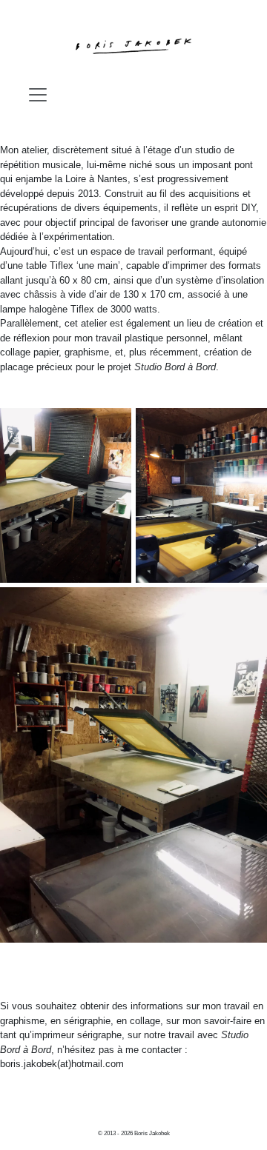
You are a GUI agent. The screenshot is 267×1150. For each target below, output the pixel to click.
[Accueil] (133, 46)
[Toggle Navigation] (38, 95)
